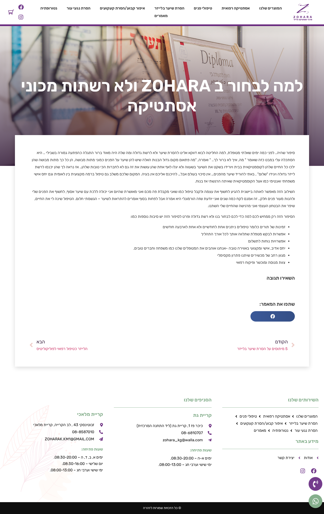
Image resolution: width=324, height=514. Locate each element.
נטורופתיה (48, 8)
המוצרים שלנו (270, 8)
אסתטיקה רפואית (236, 8)
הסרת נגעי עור (78, 8)
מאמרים (161, 16)
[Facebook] (21, 7)
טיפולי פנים (203, 8)
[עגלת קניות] (11, 12)
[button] (272, 316)
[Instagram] (21, 17)
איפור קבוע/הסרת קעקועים (122, 8)
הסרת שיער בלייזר (169, 8)
